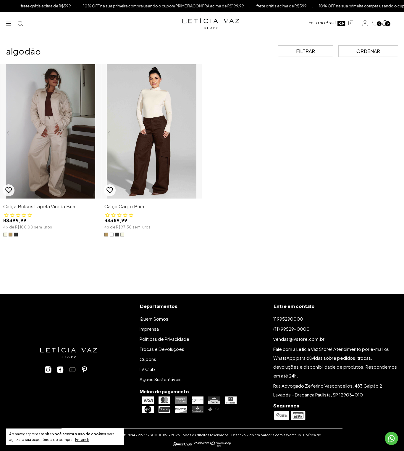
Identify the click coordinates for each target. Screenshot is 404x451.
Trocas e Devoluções (162, 349)
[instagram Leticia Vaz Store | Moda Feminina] (48, 369)
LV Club (147, 369)
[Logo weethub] (182, 445)
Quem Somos (154, 319)
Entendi (82, 439)
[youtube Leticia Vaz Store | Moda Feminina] (72, 369)
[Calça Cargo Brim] (151, 132)
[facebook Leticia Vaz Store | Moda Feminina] (60, 369)
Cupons (148, 359)
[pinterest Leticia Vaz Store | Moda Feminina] (84, 369)
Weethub (293, 435)
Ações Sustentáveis (161, 379)
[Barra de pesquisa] (20, 23)
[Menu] (10, 23)
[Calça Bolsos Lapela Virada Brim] (50, 132)
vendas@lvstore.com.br (298, 339)
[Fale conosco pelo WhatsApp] (391, 438)
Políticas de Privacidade (164, 339)
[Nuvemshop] (212, 445)
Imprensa (149, 329)
